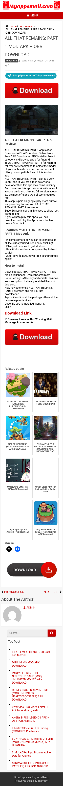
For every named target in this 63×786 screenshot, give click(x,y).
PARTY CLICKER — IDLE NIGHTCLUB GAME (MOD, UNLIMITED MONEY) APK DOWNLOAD (27, 677)
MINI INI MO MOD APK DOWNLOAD (25, 664)
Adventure (26, 26)
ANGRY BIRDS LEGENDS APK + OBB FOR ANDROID (30, 719)
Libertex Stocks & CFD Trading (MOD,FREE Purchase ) (30, 730)
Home (13, 26)
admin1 (32, 607)
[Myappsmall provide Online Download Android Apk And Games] (31, 10)
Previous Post (15, 592)
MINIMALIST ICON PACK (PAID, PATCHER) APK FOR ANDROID (31, 764)
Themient (43, 780)
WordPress (43, 777)
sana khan (27, 60)
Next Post (51, 592)
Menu (34, 15)
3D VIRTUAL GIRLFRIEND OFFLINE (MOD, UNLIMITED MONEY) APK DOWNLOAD (32, 742)
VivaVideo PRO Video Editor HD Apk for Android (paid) (30, 708)
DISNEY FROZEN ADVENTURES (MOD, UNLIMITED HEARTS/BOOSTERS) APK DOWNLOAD (30, 694)
